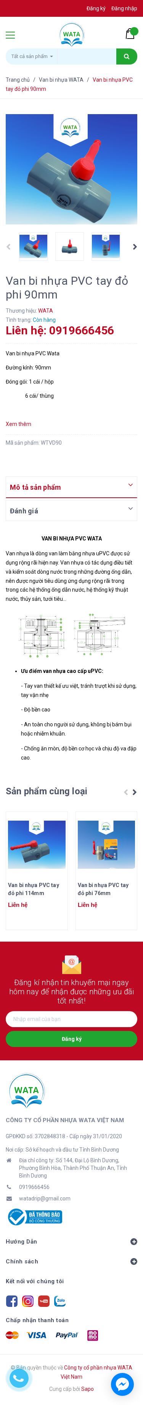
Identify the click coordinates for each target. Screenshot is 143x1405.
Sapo (87, 1389)
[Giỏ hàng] (131, 33)
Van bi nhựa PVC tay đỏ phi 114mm (33, 889)
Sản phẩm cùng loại (46, 791)
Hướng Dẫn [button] (21, 1241)
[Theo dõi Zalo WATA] (60, 1300)
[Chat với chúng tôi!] (122, 1384)
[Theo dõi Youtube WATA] (44, 1300)
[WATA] (26, 1090)
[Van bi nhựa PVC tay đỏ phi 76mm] (106, 845)
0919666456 (34, 1187)
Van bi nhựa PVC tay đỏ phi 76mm (103, 889)
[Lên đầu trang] (126, 1357)
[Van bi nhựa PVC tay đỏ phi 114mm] (37, 845)
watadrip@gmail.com (45, 1198)
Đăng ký (72, 1039)
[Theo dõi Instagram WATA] (28, 1300)
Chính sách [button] (22, 1261)
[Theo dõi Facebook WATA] (12, 1300)
